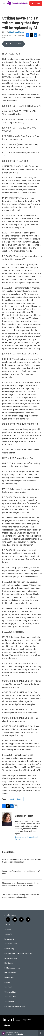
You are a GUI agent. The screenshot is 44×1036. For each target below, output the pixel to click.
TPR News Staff (10, 992)
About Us (8, 929)
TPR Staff (8, 987)
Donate (37, 3)
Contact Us (8, 934)
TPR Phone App (10, 997)
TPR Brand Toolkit (11, 944)
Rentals (7, 982)
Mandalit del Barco (16, 32)
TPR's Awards (9, 1002)
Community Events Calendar (15, 1006)
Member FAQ (9, 977)
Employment (9, 939)
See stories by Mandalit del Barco (26, 838)
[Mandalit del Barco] (7, 819)
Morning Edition (15, 799)
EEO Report (9, 963)
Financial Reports (11, 958)
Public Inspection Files (12, 968)
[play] (3, 1033)
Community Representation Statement (18, 953)
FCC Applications (10, 973)
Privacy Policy (9, 949)
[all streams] (41, 1033)
